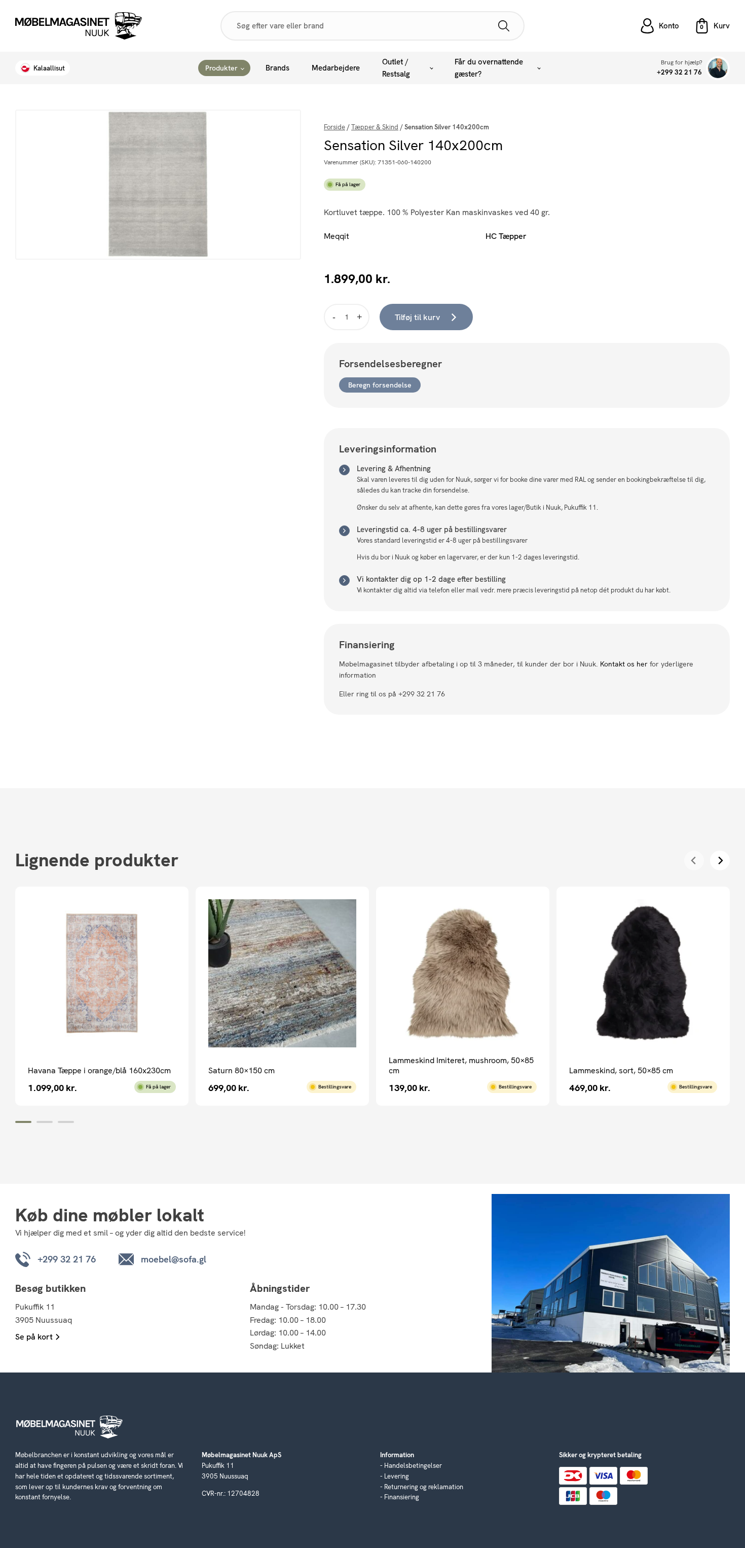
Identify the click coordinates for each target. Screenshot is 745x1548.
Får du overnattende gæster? (489, 68)
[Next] (720, 860)
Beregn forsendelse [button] (380, 385)
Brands (277, 68)
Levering (396, 1476)
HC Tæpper (506, 236)
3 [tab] (66, 1122)
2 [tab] (44, 1122)
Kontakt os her (624, 664)
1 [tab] (23, 1122)
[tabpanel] (102, 996)
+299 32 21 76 (679, 72)
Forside (334, 127)
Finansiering (401, 1497)
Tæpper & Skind (374, 127)
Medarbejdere (336, 68)
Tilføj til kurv (417, 317)
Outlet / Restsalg (396, 68)
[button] (712, 25)
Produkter (221, 68)
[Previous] (694, 860)
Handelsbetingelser (413, 1465)
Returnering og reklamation (423, 1487)
